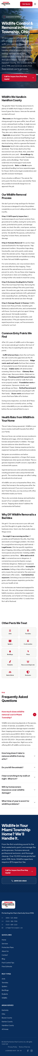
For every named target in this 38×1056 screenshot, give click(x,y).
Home (4, 940)
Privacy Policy (12, 1047)
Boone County (7, 1018)
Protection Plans (8, 947)
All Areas (5, 1029)
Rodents (5, 994)
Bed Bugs (5, 990)
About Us (5, 951)
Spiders (4, 986)
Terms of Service (24, 1047)
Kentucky (5, 1010)
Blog (3, 959)
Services (5, 943)
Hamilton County (8, 1025)
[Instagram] (32, 1051)
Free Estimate (7, 966)
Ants (3, 979)
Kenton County (7, 1021)
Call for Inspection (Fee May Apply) (15, 77)
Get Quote (26, 4)
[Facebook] (28, 1051)
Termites (5, 982)
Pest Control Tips (8, 963)
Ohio (3, 1014)
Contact (5, 955)
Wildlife (4, 998)
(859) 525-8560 (20, 881)
